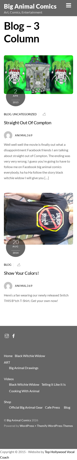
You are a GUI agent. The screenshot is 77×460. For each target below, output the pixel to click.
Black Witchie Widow (30, 356)
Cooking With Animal (24, 391)
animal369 (24, 135)
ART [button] (7, 362)
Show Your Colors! (21, 273)
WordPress (27, 425)
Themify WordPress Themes (55, 425)
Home (8, 356)
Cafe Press (52, 407)
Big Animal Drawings (23, 368)
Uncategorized (25, 114)
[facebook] (13, 335)
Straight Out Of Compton (27, 122)
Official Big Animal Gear (26, 407)
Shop (7, 402)
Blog (7, 114)
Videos (9, 379)
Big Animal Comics (19, 420)
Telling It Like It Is (53, 384)
